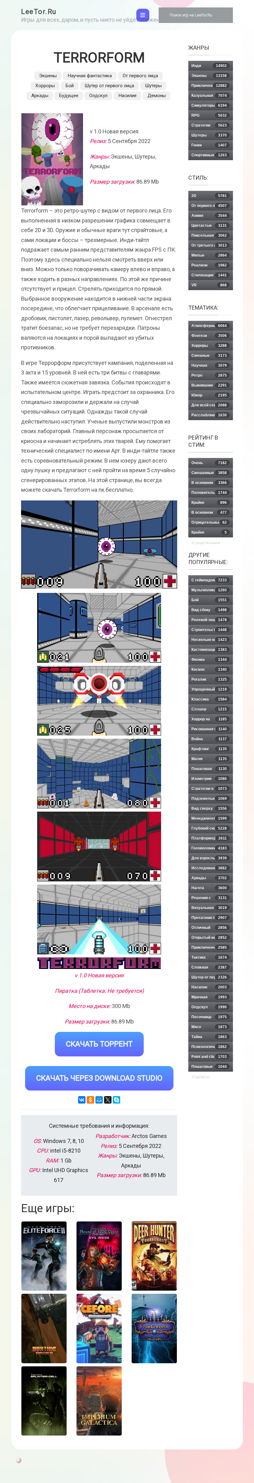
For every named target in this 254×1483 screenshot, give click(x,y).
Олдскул (98, 95)
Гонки (209, 145)
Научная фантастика (90, 75)
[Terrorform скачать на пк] (99, 773)
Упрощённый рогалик (209, 690)
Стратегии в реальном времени (209, 790)
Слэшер (209, 709)
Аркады (39, 95)
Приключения (209, 85)
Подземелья (209, 798)
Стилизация (209, 275)
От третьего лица (209, 245)
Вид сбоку (209, 610)
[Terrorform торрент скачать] (99, 700)
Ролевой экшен (209, 620)
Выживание (209, 385)
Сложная (209, 967)
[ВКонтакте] (81, 1100)
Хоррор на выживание (209, 720)
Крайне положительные (209, 504)
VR (209, 285)
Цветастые (209, 225)
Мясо (209, 1027)
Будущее (68, 95)
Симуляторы (209, 105)
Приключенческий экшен (209, 948)
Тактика (209, 957)
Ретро (209, 375)
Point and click (209, 1057)
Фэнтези (209, 336)
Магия (209, 759)
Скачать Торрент (99, 1044)
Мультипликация (209, 590)
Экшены (48, 75)
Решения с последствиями (209, 899)
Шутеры (153, 85)
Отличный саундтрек (209, 929)
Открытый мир (209, 937)
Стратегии (209, 125)
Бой (70, 85)
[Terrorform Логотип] (99, 963)
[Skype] (116, 1100)
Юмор (209, 395)
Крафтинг (209, 749)
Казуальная (209, 95)
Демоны (156, 95)
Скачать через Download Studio (99, 1078)
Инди (209, 66)
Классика (209, 699)
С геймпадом (209, 580)
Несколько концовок (210, 640)
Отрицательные (209, 522)
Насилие (127, 95)
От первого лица (140, 75)
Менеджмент (209, 818)
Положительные (209, 493)
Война (209, 739)
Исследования (209, 868)
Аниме (209, 215)
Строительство (209, 630)
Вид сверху (209, 808)
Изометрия (209, 779)
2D (209, 196)
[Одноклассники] (90, 1100)
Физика (209, 659)
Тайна (209, 1037)
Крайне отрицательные (209, 533)
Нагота (209, 888)
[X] (108, 1100)
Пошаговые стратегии (209, 1068)
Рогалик (209, 679)
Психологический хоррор (209, 1048)
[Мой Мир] (99, 1100)
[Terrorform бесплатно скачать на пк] (99, 627)
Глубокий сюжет (209, 828)
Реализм (209, 265)
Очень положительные (209, 464)
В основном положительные (209, 484)
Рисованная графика (210, 729)
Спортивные (209, 155)
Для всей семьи (209, 405)
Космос (209, 669)
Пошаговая (209, 769)
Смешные (209, 355)
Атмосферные (209, 326)
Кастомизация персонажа (209, 651)
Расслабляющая (209, 415)
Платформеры (209, 838)
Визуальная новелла (209, 909)
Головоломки (209, 848)
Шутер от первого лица (109, 85)
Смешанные (209, 473)
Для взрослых (209, 858)
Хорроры (45, 85)
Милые (209, 255)
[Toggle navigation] (142, 15)
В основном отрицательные (209, 513)
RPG (209, 115)
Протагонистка (209, 918)
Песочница (209, 1017)
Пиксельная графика (209, 236)
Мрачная (209, 997)
